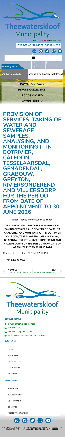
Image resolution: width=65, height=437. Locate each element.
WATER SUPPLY (32, 101)
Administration (15, 401)
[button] (33, 57)
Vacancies (12, 373)
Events (11, 349)
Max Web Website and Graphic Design (42, 429)
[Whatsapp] (34, 51)
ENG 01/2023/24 (15, 260)
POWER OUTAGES (32, 84)
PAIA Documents (15, 395)
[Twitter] (47, 51)
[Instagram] (54, 51)
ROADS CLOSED (32, 95)
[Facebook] (41, 51)
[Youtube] (60, 51)
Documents (13, 389)
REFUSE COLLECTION (32, 89)
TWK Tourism (14, 367)
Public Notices (14, 361)
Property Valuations (18, 413)
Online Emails (14, 355)
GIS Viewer (13, 407)
